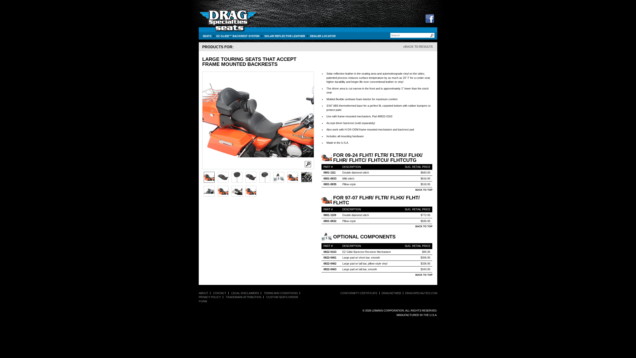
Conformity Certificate (358, 293)
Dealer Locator (323, 36)
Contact (219, 293)
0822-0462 (329, 263)
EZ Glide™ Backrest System (237, 36)
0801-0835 (329, 184)
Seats (207, 36)
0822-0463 (329, 269)
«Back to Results (418, 46)
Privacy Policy (210, 297)
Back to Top (424, 189)
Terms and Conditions (281, 293)
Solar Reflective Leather (284, 36)
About (203, 293)
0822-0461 (329, 257)
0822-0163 (329, 251)
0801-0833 (329, 178)
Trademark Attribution (243, 297)
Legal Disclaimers (245, 293)
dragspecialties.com (421, 293)
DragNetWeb (391, 293)
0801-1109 (329, 215)
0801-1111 (329, 172)
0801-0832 (329, 221)
